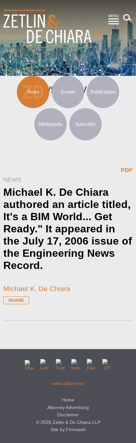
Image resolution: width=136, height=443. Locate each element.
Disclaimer (68, 414)
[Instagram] (75, 363)
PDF (127, 170)
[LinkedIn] (44, 363)
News (33, 92)
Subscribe (85, 124)
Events (68, 92)
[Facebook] (91, 363)
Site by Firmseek (68, 429)
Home (68, 399)
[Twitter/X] (60, 363)
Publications (103, 92)
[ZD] (106, 363)
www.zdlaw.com (68, 383)
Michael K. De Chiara (36, 288)
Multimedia (50, 124)
